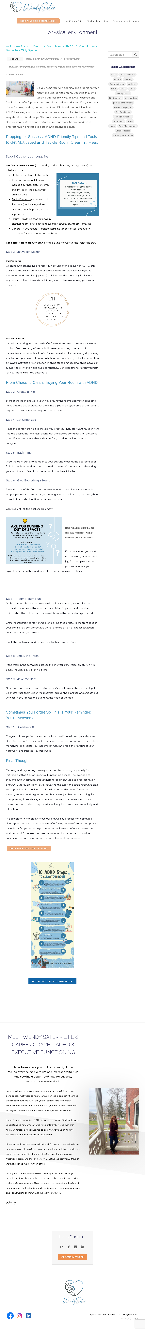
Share (15, 59)
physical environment (83, 66)
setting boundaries (123, 116)
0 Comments (18, 74)
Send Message (74, 1257)
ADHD (14, 66)
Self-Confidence (123, 112)
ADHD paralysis (27, 66)
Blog (106, 21)
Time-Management (127, 126)
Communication (117, 84)
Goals (132, 88)
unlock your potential (123, 135)
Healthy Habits (123, 93)
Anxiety (117, 79)
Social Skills (118, 121)
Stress (130, 121)
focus (113, 88)
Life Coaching (115, 98)
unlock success (123, 130)
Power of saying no (123, 107)
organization (64, 66)
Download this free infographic (52, 981)
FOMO (123, 88)
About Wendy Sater (73, 21)
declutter (51, 66)
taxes (112, 126)
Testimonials (94, 21)
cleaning (40, 66)
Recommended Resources (126, 21)
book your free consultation (29, 848)
